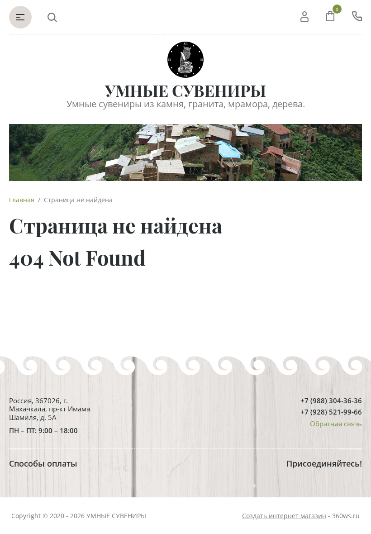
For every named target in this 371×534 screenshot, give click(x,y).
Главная (21, 199)
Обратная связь (336, 423)
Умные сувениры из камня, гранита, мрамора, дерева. (186, 104)
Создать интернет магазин (284, 515)
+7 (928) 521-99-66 (331, 412)
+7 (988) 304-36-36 (331, 400)
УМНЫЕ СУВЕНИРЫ (185, 90)
